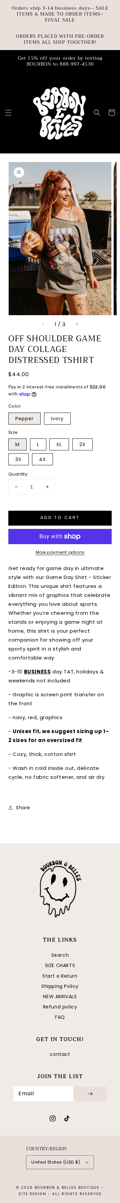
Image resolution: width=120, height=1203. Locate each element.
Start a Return (59, 976)
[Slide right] (76, 324)
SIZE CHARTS (60, 965)
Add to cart (60, 517)
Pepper (24, 418)
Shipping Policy (60, 986)
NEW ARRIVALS (60, 996)
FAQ (60, 1017)
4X (42, 459)
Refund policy (60, 1006)
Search (60, 955)
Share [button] (23, 807)
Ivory (57, 418)
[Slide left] (43, 324)
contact (60, 1054)
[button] (8, 112)
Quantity (17, 474)
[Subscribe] (90, 1093)
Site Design (32, 1193)
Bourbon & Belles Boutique (67, 1187)
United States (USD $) (55, 1162)
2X (82, 444)
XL (59, 444)
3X (18, 459)
